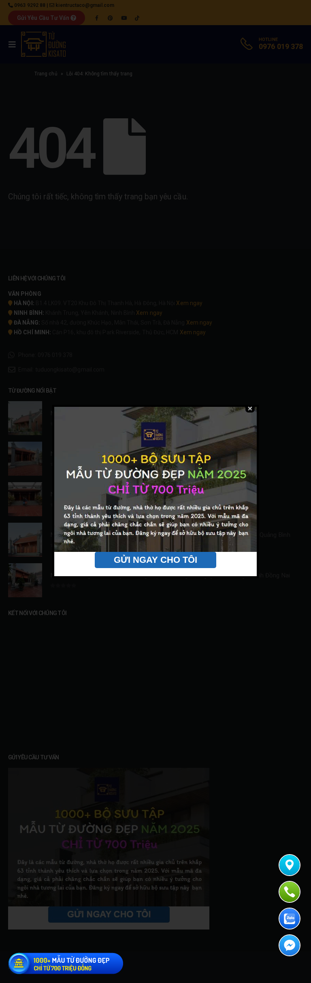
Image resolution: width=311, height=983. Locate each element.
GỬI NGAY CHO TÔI (155, 560)
